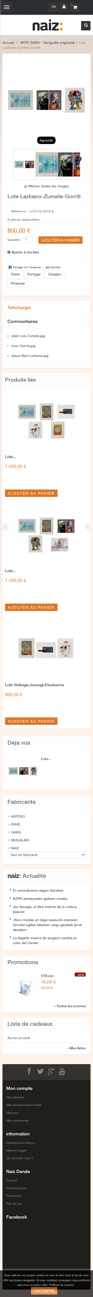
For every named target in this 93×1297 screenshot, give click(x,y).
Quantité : (14, 240)
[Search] (86, 25)
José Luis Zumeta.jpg (28, 336)
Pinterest (18, 283)
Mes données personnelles (23, 1105)
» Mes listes (76, 1048)
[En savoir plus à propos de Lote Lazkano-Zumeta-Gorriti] (22, 771)
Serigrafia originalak (59, 43)
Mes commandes (17, 1120)
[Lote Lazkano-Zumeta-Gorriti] (24, 164)
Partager (34, 274)
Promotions (14, 1196)
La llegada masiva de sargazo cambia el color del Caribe (44, 940)
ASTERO (18, 816)
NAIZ (15, 848)
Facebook (30, 1071)
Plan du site (14, 1203)
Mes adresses (15, 1097)
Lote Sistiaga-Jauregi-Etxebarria (34, 684)
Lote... (10, 456)
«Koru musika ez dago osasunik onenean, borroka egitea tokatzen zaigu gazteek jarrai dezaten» (47, 925)
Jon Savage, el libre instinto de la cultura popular (45, 909)
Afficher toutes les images (48, 186)
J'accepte (44, 1291)
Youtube (63, 1071)
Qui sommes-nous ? (19, 1158)
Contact (11, 1180)
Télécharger (19, 307)
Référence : (19, 211)
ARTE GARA (30, 43)
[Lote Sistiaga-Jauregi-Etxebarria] (46, 649)
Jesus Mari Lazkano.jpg (29, 356)
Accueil (8, 43)
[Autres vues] (13, 159)
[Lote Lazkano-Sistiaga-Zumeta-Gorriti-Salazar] (46, 535)
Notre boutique (16, 1188)
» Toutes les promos (70, 1006)
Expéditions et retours (20, 1143)
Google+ (55, 274)
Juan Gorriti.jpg (23, 346)
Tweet (15, 274)
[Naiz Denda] (48, 25)
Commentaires (22, 321)
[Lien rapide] (64, 7)
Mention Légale (16, 1150)
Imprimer (55, 267)
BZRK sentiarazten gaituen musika (40, 899)
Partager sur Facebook (27, 267)
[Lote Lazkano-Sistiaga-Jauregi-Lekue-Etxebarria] (46, 421)
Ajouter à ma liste (24, 252)
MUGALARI (20, 840)
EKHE (15, 824)
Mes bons (12, 1113)
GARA (16, 832)
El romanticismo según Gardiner (38, 890)
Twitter (41, 1071)
